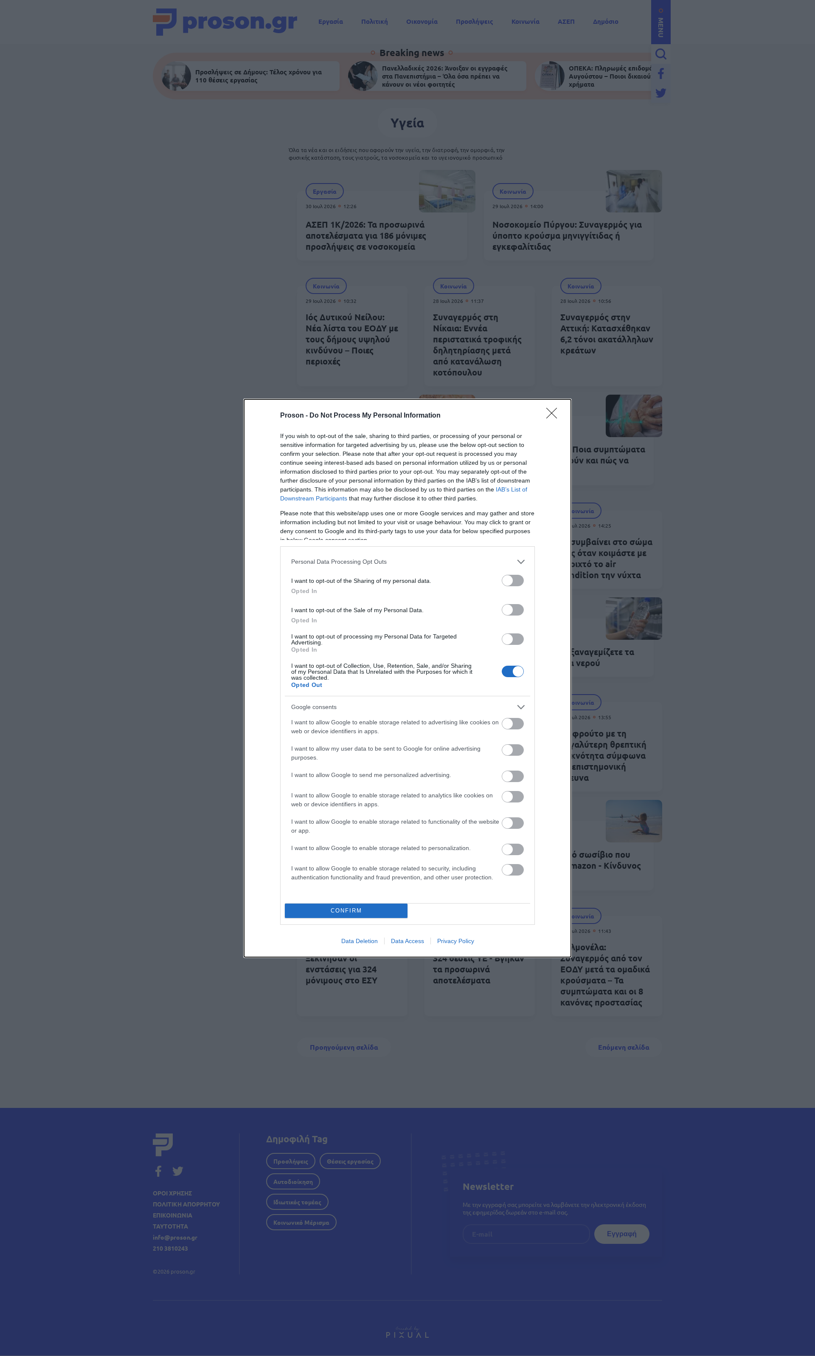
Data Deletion (359, 941)
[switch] (513, 580)
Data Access (407, 941)
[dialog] (407, 678)
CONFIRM (346, 910)
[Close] (554, 416)
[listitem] (407, 561)
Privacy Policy (455, 941)
